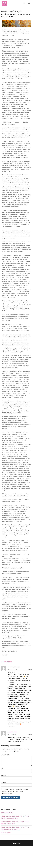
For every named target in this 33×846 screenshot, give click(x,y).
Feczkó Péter (12, 732)
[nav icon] (28, 3)
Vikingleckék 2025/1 (7, 812)
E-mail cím (4, 775)
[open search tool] (24, 3)
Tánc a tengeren (6, 832)
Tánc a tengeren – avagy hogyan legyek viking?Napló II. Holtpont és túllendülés (15, 828)
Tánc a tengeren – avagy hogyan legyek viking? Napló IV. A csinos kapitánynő (15, 817)
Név (2, 768)
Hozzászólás (5, 754)
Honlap (3, 782)
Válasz (30, 669)
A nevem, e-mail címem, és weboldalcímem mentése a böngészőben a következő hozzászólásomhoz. (14, 791)
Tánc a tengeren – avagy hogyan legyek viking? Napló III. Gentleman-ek (15, 822)
